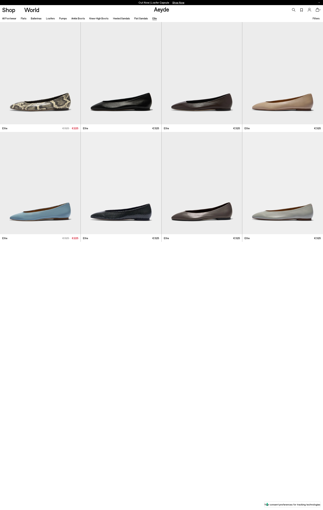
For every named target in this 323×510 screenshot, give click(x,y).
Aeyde (161, 9)
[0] (317, 10)
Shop (8, 10)
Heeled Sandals (121, 18)
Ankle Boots (78, 18)
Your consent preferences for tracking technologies (292, 504)
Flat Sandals (141, 18)
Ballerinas (36, 18)
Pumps (63, 18)
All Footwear (9, 18)
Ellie (154, 18)
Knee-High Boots (99, 18)
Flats (23, 18)
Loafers (50, 18)
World (31, 10)
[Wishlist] (301, 10)
